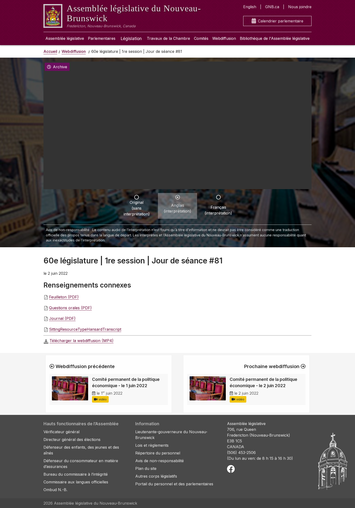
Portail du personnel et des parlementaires (174, 483)
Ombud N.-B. (55, 489)
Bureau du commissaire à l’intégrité (75, 474)
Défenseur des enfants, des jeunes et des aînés (81, 450)
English (249, 6)
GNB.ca (272, 6)
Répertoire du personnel (157, 453)
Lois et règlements (152, 445)
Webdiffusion (224, 38)
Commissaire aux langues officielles (75, 482)
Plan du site (145, 468)
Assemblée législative (64, 38)
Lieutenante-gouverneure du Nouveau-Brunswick (171, 434)
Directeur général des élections (71, 439)
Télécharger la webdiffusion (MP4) (82, 340)
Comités (201, 38)
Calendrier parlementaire (280, 21)
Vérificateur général (61, 431)
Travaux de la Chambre (168, 38)
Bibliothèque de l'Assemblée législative (275, 38)
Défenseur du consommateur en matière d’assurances (80, 463)
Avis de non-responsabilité (159, 460)
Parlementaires (101, 38)
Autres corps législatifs (156, 476)
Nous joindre (300, 6)
